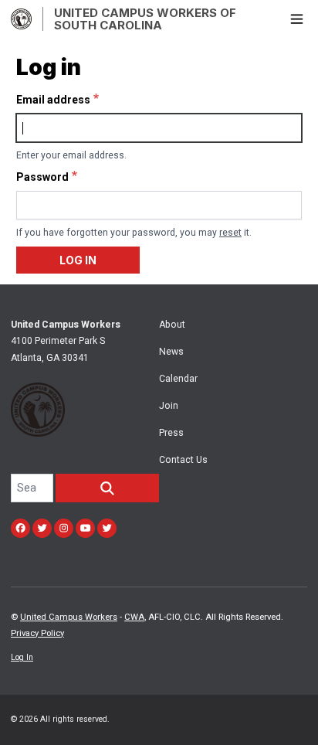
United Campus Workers (68, 617)
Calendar (178, 378)
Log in (77, 260)
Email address (53, 100)
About (172, 324)
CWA (134, 617)
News (171, 351)
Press (171, 432)
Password (42, 177)
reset (230, 232)
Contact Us (183, 459)
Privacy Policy (37, 633)
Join (168, 405)
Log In (22, 657)
